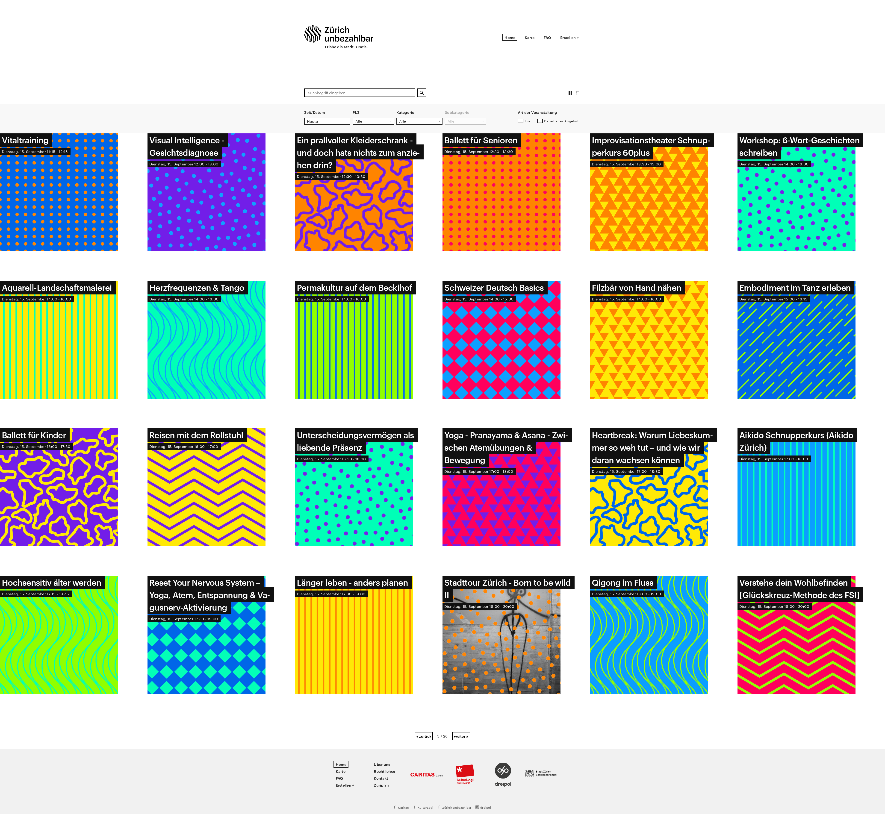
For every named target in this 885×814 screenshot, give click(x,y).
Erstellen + (569, 37)
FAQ (547, 37)
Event (529, 121)
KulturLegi (426, 807)
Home (509, 37)
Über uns (382, 764)
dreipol (485, 807)
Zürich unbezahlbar (456, 807)
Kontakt (381, 778)
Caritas (403, 807)
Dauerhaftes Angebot (561, 121)
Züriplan (381, 785)
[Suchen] (421, 92)
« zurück (423, 736)
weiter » (461, 736)
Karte (529, 37)
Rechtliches (384, 771)
